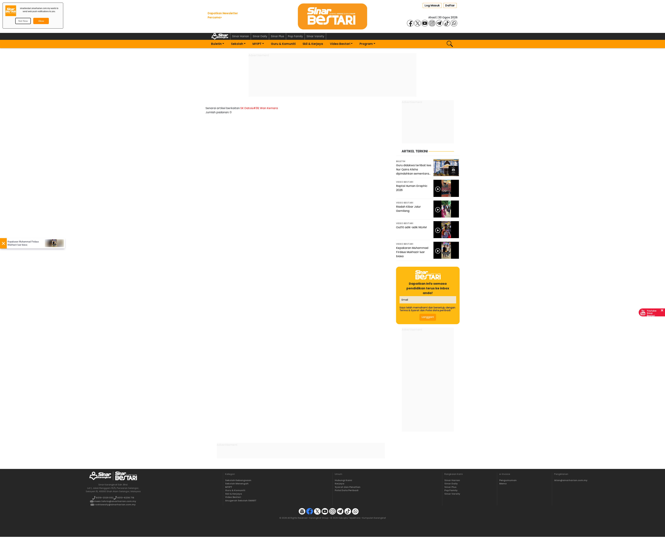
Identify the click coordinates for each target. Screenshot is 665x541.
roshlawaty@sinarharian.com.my (115, 504)
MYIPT (256, 44)
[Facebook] (410, 23)
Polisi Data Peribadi (346, 490)
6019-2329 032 (104, 497)
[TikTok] (446, 23)
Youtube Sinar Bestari (651, 313)
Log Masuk (432, 5)
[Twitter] (317, 511)
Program (366, 44)
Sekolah (237, 44)
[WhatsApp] (454, 23)
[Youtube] (425, 23)
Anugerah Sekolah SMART (240, 500)
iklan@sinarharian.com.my (570, 480)
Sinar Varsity (315, 36)
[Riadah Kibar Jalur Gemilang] (446, 209)
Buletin (216, 44)
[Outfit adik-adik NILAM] (446, 229)
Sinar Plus (277, 36)
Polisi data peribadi (438, 310)
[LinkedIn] (363, 511)
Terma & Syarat (409, 310)
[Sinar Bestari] (332, 16)
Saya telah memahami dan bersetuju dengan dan (427, 309)
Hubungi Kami (343, 480)
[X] (417, 23)
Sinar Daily (260, 36)
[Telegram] (439, 23)
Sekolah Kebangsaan (238, 480)
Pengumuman (508, 480)
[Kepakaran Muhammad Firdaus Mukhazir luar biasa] (446, 250)
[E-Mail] (302, 511)
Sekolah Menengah (237, 483)
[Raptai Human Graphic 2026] (446, 188)
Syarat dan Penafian (347, 487)
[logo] (100, 475)
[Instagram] (432, 23)
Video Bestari (340, 44)
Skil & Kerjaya (313, 44)
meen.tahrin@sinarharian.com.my (115, 501)
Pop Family (295, 36)
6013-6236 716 (125, 497)
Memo (503, 483)
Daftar (450, 5)
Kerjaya (339, 483)
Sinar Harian (240, 36)
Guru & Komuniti (283, 44)
